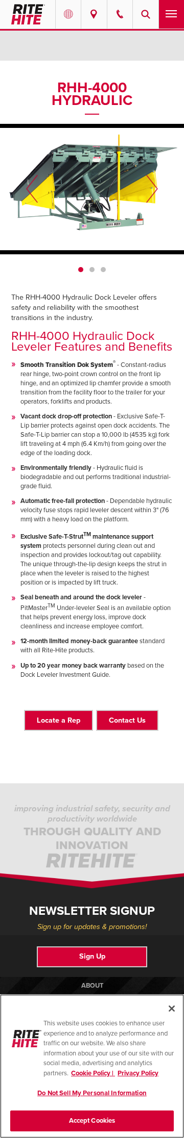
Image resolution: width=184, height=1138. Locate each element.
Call (119, 14)
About (92, 986)
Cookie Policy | (93, 1073)
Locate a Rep (58, 720)
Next (152, 189)
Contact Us (127, 720)
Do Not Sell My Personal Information (92, 1093)
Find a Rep (93, 14)
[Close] (171, 1008)
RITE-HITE (27, 14)
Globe (68, 14)
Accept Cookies (92, 1121)
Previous (32, 189)
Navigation (171, 14)
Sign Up (92, 956)
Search (145, 14)
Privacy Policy (138, 1073)
